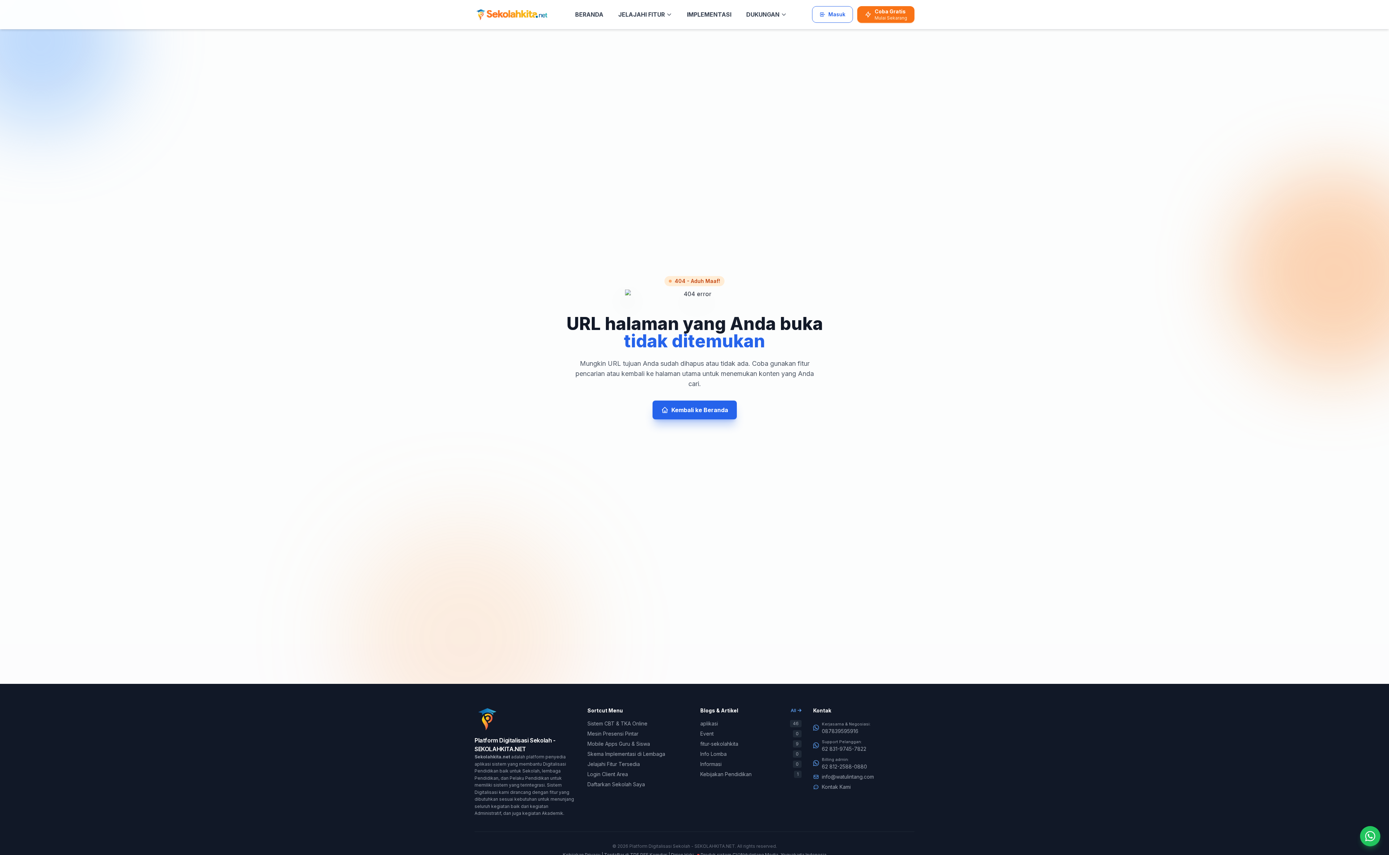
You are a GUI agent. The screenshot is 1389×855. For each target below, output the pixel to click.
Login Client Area (607, 774)
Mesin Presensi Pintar (612, 734)
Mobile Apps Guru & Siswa (618, 744)
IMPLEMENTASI (709, 14)
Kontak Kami (836, 787)
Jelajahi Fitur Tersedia (613, 764)
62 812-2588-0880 (844, 766)
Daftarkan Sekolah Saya (616, 784)
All (793, 710)
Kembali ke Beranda (699, 410)
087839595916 (840, 731)
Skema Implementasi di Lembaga (626, 754)
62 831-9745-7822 (844, 749)
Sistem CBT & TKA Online (617, 723)
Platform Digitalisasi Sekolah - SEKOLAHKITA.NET (682, 846)
